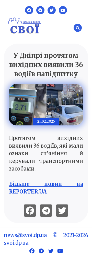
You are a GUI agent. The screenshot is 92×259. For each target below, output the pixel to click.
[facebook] (30, 210)
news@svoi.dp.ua (25, 235)
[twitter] (62, 210)
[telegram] (46, 210)
